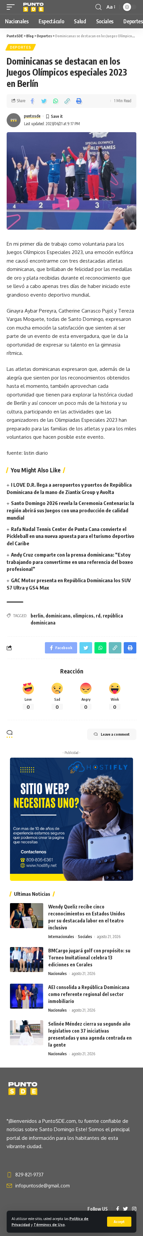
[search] (98, 7)
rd (98, 615)
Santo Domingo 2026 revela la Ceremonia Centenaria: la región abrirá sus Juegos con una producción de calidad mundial (70, 510)
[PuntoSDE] (34, 7)
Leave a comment (115, 734)
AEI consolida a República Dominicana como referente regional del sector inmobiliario (88, 994)
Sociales (85, 936)
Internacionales (61, 936)
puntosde (32, 116)
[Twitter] (125, 1209)
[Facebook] (117, 1209)
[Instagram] (134, 1209)
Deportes (20, 47)
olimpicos (83, 615)
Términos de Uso (49, 1224)
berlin (37, 615)
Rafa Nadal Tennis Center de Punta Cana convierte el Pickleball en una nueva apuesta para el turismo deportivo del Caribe (70, 536)
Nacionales (57, 973)
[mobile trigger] (12, 7)
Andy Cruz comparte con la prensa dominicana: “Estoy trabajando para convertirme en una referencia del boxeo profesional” (70, 562)
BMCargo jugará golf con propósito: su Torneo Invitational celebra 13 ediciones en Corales (89, 957)
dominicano (58, 615)
